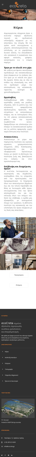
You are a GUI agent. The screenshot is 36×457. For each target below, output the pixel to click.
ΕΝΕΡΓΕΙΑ (10, 422)
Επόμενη (19, 285)
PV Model (5, 420)
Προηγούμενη (18, 275)
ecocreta (18, 422)
